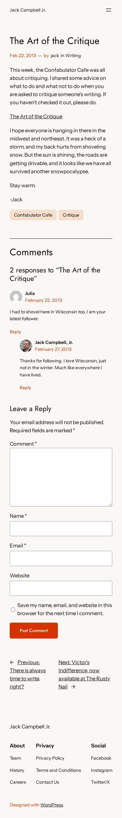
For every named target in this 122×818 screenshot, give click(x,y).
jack (55, 55)
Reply (15, 332)
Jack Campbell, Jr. (54, 342)
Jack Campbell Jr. (28, 10)
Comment (23, 444)
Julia (30, 293)
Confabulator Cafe (33, 215)
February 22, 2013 (43, 300)
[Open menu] (108, 10)
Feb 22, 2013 (23, 55)
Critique (71, 215)
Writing (73, 55)
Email (18, 545)
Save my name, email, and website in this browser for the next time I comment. (64, 609)
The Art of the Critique (36, 116)
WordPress (51, 805)
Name (18, 516)
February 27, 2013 (53, 349)
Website (19, 575)
